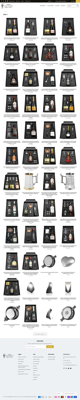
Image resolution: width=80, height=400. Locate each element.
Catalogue (35, 377)
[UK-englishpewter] (7, 5)
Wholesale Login (51, 359)
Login (73, 1)
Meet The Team (36, 375)
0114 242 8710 (12, 1)
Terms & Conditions (22, 357)
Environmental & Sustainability (24, 369)
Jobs (34, 372)
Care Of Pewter (36, 361)
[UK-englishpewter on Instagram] (3, 1)
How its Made (36, 363)
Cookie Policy (21, 361)
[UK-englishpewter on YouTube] (7, 1)
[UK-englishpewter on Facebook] (1, 1)
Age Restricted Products (23, 374)
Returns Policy (21, 371)
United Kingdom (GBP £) (61, 1)
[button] (43, 5)
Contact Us (27, 1)
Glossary (35, 366)
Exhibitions (35, 370)
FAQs (22, 1)
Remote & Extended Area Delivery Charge (23, 366)
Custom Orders (36, 359)
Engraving (35, 368)
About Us (18, 1)
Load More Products (40, 334)
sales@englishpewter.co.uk (71, 365)
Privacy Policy (21, 359)
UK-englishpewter (10, 396)
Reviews (34, 379)
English (50, 1)
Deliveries (20, 363)
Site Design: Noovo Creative (30, 396)
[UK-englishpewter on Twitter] (5, 1)
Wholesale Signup (52, 357)
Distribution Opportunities (38, 357)
